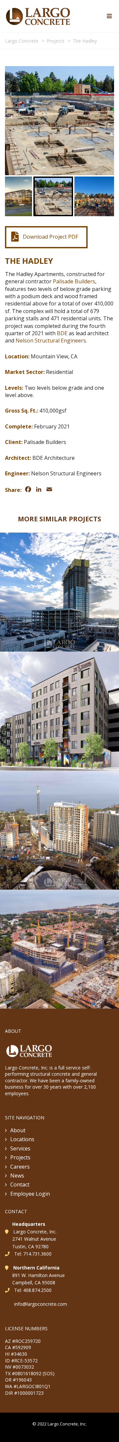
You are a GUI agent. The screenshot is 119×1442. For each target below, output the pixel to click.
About (17, 1130)
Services (20, 1148)
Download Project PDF (50, 236)
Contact (19, 1184)
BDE (62, 333)
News (17, 1175)
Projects (20, 1157)
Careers (20, 1166)
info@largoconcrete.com (40, 1304)
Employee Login (30, 1193)
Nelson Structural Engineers (51, 340)
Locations (22, 1139)
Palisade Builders (74, 281)
